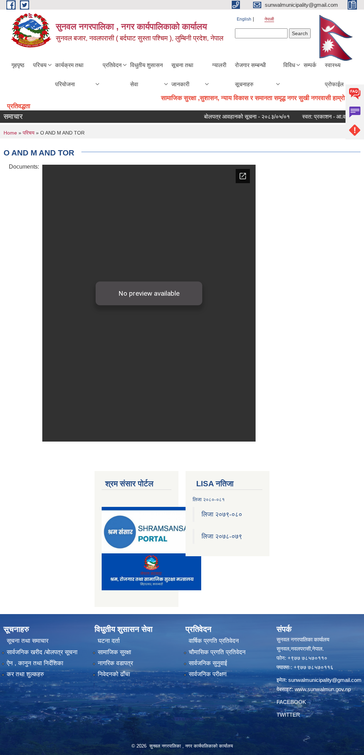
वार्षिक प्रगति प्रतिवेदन (214, 641)
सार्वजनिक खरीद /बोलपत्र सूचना (42, 652)
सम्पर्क (310, 65)
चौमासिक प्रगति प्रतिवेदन (217, 652)
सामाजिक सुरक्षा (114, 652)
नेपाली (269, 19)
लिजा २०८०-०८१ (209, 499)
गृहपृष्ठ (18, 65)
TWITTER (288, 715)
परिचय (40, 65)
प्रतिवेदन (112, 65)
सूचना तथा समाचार (27, 641)
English (244, 19)
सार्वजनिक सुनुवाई (208, 663)
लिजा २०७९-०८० (222, 514)
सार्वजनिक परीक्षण (207, 674)
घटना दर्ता (109, 641)
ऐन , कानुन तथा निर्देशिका (35, 663)
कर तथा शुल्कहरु (25, 674)
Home (10, 133)
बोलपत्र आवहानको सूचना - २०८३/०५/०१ (237, 117)
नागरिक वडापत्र (115, 663)
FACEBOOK (291, 702)
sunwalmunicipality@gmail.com (325, 680)
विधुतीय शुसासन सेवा (146, 74)
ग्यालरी (219, 65)
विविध (289, 65)
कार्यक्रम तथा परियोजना (69, 74)
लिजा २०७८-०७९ (222, 536)
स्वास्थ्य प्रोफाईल (334, 74)
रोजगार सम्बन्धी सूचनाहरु (250, 74)
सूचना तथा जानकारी (182, 74)
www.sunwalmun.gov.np (323, 689)
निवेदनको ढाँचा (114, 674)
